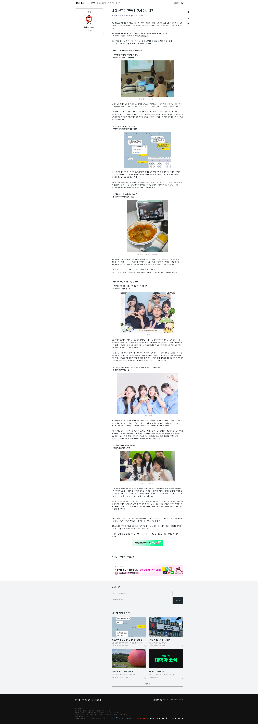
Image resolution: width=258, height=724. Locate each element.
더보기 (147, 684)
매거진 (93, 3)
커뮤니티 (111, 3)
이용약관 (152, 718)
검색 (182, 3)
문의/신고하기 (96, 700)
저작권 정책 (160, 718)
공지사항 (77, 700)
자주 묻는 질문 (86, 700)
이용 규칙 (180, 718)
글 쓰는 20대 (101, 3)
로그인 (176, 3)
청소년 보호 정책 (171, 718)
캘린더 (118, 3)
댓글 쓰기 (178, 600)
